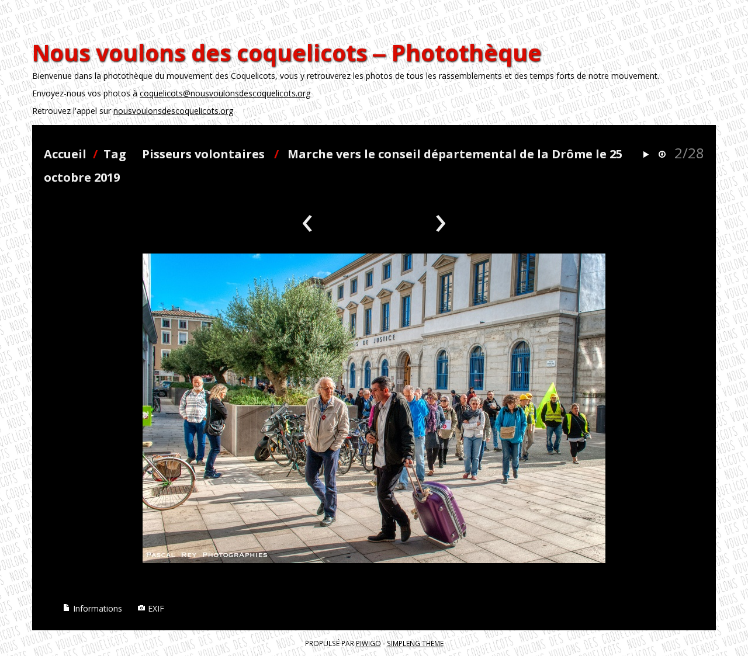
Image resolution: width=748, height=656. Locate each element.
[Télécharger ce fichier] (662, 155)
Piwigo (368, 643)
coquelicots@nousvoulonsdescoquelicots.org (225, 93)
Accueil (65, 154)
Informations (96, 608)
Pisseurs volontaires (203, 154)
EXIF (155, 608)
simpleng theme (415, 643)
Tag (114, 154)
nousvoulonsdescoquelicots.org (173, 110)
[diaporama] (646, 155)
